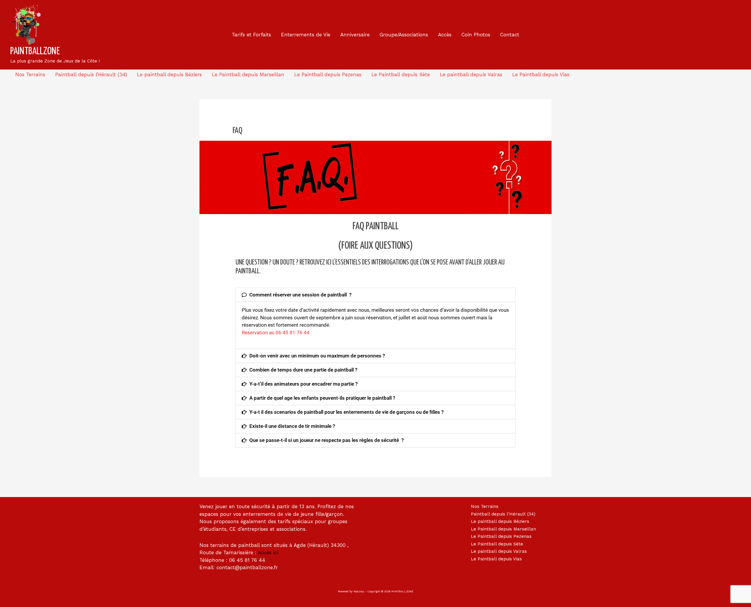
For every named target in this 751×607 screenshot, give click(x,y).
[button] (375, 295)
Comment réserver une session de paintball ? (300, 295)
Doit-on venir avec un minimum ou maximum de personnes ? (317, 356)
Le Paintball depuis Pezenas (327, 74)
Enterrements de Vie (305, 35)
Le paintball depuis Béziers (169, 74)
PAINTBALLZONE (35, 51)
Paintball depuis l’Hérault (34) (91, 74)
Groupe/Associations (404, 35)
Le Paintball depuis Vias (540, 74)
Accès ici (268, 552)
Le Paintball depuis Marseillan (248, 74)
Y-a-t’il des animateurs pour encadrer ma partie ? (303, 384)
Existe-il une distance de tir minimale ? (292, 426)
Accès (444, 35)
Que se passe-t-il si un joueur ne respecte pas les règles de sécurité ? (326, 440)
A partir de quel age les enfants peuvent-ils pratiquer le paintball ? (322, 398)
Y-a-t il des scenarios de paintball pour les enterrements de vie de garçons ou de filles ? (346, 412)
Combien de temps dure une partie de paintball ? (303, 370)
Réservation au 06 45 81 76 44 (275, 332)
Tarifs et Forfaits (251, 35)
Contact (509, 35)
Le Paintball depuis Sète (400, 74)
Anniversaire (355, 35)
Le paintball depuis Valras (471, 74)
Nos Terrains (30, 74)
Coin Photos (475, 35)
